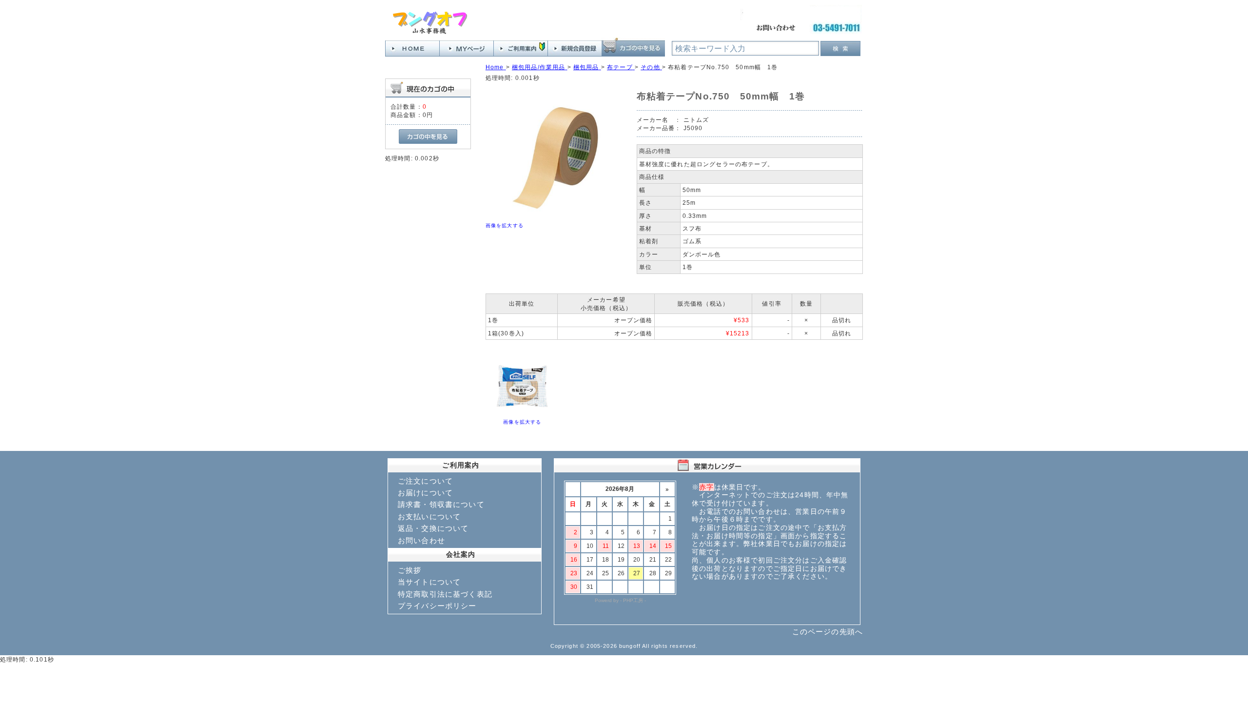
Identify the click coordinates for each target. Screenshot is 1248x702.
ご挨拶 (409, 570)
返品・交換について (433, 528)
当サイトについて (429, 582)
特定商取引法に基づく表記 (445, 594)
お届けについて (425, 492)
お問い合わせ (421, 540)
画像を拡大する (505, 225)
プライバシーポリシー (437, 606)
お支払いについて (429, 516)
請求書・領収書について (441, 504)
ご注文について (425, 481)
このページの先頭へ (827, 631)
